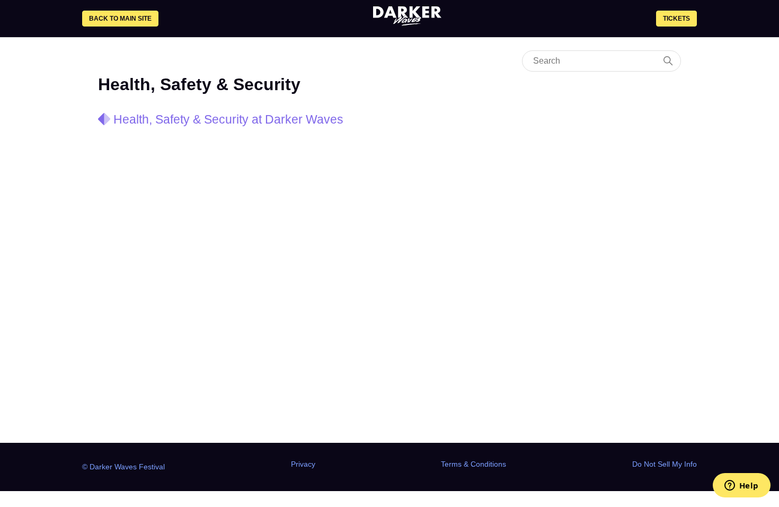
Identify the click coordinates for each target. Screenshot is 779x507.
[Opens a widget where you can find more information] (741, 486)
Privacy (303, 464)
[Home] (407, 22)
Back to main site (120, 18)
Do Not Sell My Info (664, 464)
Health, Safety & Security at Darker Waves (228, 119)
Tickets (676, 18)
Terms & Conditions (473, 464)
